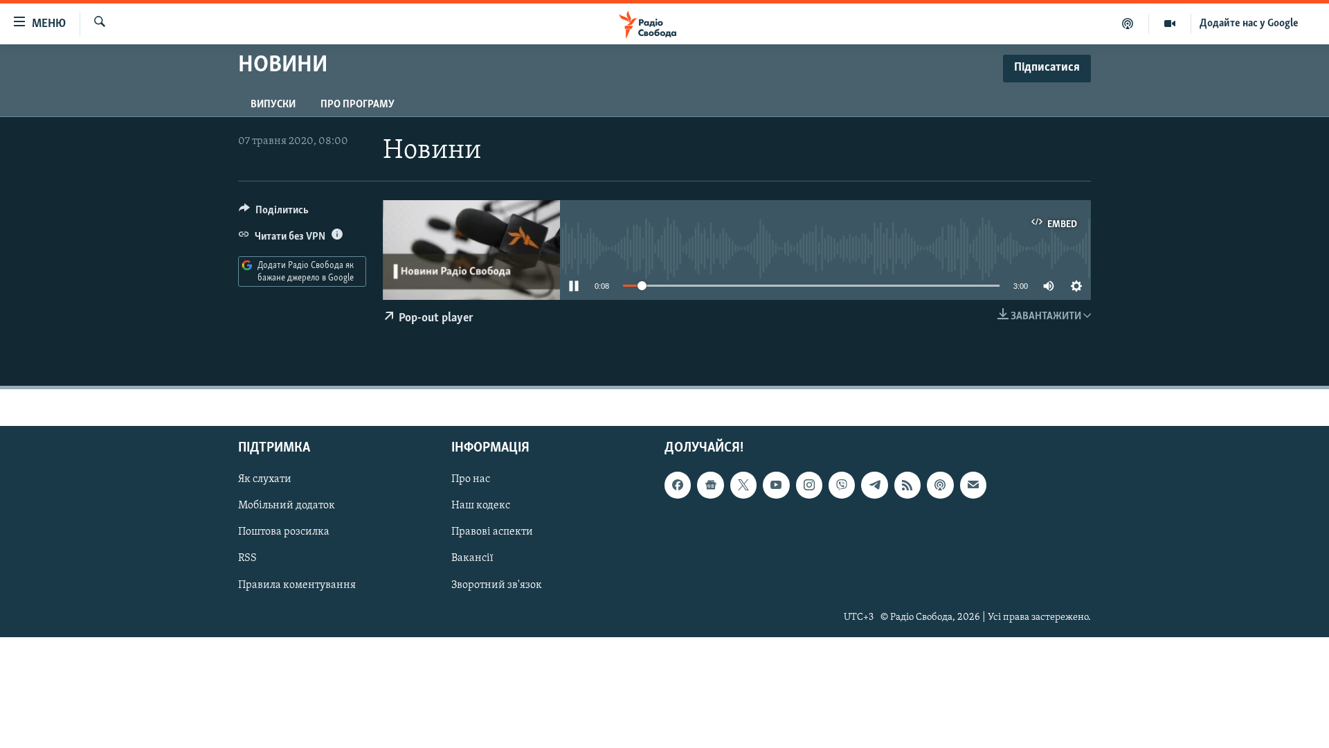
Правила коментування (297, 585)
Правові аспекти (492, 532)
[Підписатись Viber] (842, 485)
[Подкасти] (1128, 23)
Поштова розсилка (283, 532)
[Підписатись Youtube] (776, 485)
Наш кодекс (480, 506)
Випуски (273, 104)
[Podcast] (940, 485)
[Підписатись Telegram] (874, 485)
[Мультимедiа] (1170, 23)
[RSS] (907, 485)
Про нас (470, 479)
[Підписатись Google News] (710, 485)
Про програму (357, 104)
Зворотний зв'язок (496, 585)
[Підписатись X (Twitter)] (743, 485)
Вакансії (472, 558)
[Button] (274, 213)
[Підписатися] (973, 485)
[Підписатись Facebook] (677, 485)
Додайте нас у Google (1249, 23)
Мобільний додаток (286, 506)
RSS (247, 558)
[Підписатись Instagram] (809, 485)
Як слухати (264, 479)
